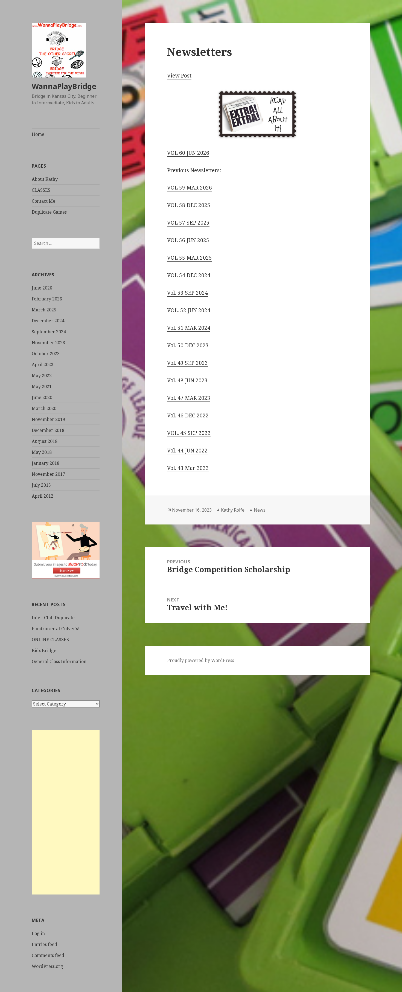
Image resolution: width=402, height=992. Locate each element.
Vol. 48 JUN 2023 (187, 380)
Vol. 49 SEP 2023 (187, 362)
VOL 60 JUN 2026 (188, 152)
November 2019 (48, 419)
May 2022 (42, 375)
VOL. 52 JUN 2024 (188, 310)
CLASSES (41, 190)
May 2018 (42, 452)
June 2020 (42, 397)
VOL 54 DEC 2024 (188, 275)
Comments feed (48, 955)
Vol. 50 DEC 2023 (188, 345)
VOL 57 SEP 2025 (188, 222)
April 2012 (42, 496)
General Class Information (59, 661)
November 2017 (48, 474)
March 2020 (44, 408)
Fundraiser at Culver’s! (56, 629)
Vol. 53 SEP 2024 (187, 292)
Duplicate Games (49, 212)
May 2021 (42, 386)
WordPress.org (47, 966)
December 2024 (48, 321)
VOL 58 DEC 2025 (188, 205)
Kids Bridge (44, 650)
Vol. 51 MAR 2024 (188, 327)
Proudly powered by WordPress (200, 660)
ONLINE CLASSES (50, 640)
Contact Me (43, 201)
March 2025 (44, 310)
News (260, 510)
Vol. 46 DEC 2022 (188, 415)
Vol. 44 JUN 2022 (187, 450)
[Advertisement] (66, 812)
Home (38, 134)
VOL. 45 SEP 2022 (189, 433)
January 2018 (45, 463)
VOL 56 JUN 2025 (188, 240)
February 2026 (47, 299)
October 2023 (46, 354)
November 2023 (48, 343)
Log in (38, 933)
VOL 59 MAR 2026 (189, 187)
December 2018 (48, 430)
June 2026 (42, 288)
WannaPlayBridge (64, 86)
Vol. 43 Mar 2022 (188, 468)
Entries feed (44, 944)
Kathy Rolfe (232, 510)
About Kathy (45, 179)
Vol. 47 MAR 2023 (188, 398)
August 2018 (44, 441)
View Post (179, 75)
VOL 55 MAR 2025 (189, 257)
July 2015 (41, 485)
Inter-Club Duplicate (53, 618)
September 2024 (49, 332)
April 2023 (42, 365)
